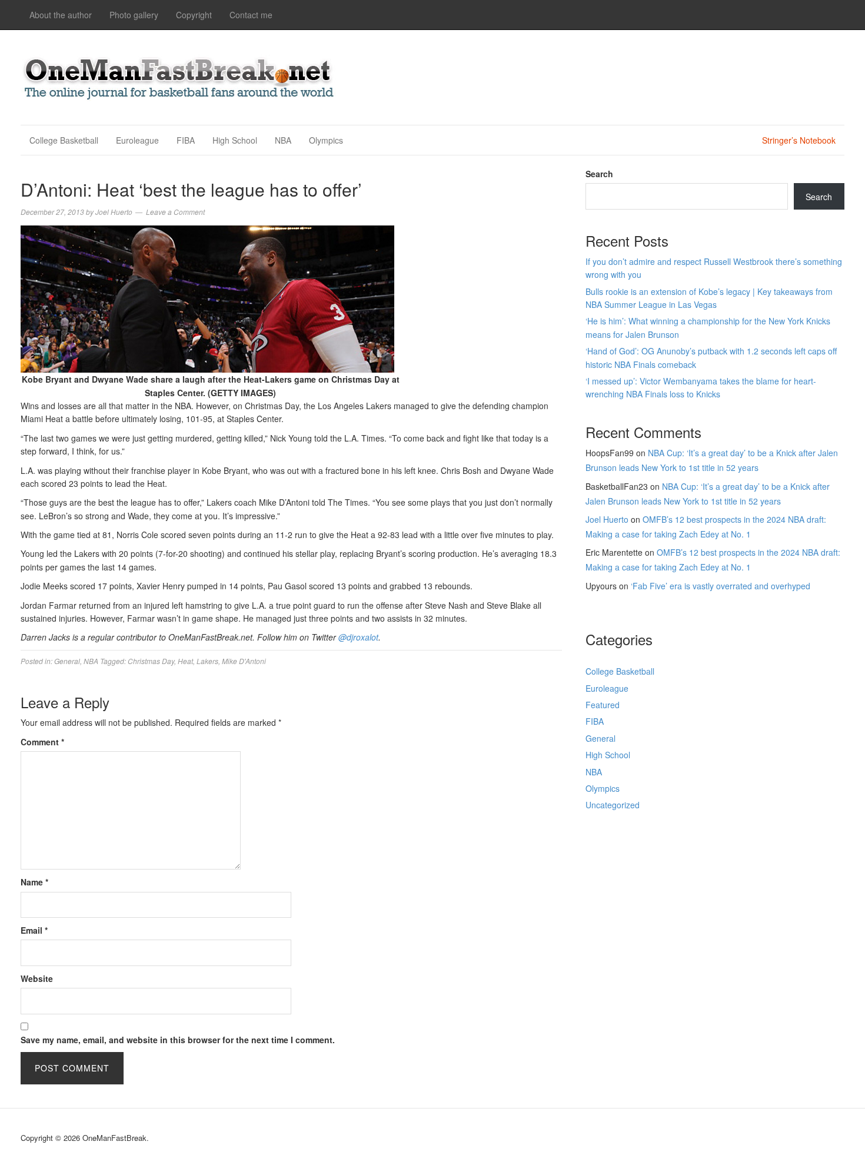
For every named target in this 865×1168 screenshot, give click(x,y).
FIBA (186, 140)
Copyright (194, 15)
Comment (42, 742)
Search (599, 174)
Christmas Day (151, 661)
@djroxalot (358, 637)
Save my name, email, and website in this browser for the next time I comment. (178, 1040)
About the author (60, 15)
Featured (602, 705)
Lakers (207, 661)
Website (37, 978)
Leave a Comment (175, 212)
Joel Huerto (606, 519)
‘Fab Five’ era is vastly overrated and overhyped (720, 586)
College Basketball (63, 140)
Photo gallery (133, 15)
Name (34, 882)
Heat (185, 661)
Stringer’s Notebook (799, 140)
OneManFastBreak (179, 75)
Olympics (326, 140)
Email (34, 930)
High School (234, 140)
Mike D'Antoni (244, 661)
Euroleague (137, 140)
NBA (283, 140)
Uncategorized (612, 805)
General (67, 661)
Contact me (250, 15)
